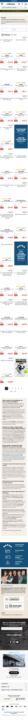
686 (20, 452)
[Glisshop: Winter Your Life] (10, 4)
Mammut (18, 455)
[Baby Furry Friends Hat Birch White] (21, 161)
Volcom (23, 456)
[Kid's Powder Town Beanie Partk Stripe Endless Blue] (21, 307)
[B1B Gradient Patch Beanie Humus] (7, 161)
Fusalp (21, 454)
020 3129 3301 (15, 606)
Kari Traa (14, 455)
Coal (14, 454)
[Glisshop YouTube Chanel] (17, 642)
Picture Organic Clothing (11, 456)
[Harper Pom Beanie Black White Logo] (7, 104)
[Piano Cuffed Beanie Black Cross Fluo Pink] (7, 337)
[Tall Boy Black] (21, 45)
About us (5, 687)
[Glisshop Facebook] (11, 642)
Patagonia (4, 456)
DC (16, 454)
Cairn (12, 454)
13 (15, 391)
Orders (4, 683)
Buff (7, 454)
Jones (11, 455)
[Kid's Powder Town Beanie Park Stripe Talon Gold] (7, 307)
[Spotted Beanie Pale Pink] (21, 190)
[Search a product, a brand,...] (26, 7)
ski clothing (17, 530)
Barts (22, 452)
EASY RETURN (14, 1)
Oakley (21, 455)
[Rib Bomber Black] (7, 250)
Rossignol (18, 456)
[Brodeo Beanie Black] (7, 190)
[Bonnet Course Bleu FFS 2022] (21, 104)
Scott (21, 456)
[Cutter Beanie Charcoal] (7, 133)
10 (11, 391)
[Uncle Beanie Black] (7, 366)
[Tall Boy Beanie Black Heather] (7, 45)
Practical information (12, 690)
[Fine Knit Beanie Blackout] (21, 278)
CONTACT (14, 599)
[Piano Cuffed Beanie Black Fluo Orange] (21, 337)
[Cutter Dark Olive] (21, 220)
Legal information (8, 712)
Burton (9, 454)
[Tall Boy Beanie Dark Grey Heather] (21, 74)
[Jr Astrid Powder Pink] (7, 74)
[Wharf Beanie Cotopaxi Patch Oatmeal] (7, 278)
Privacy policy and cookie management (17, 712)
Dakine (18, 454)
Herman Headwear (6, 455)
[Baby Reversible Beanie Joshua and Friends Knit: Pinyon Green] (7, 220)
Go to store (14, 672)
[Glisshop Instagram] (14, 642)
